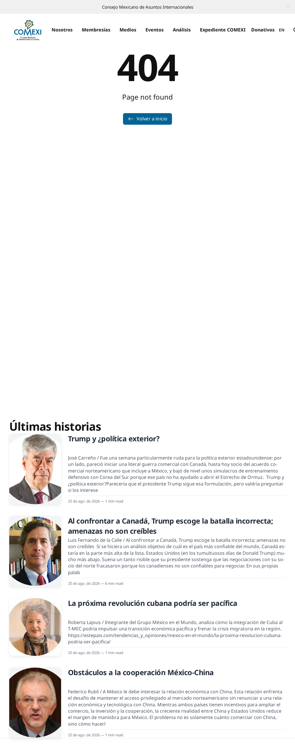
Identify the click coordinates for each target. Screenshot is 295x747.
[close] (288, 7)
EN (282, 30)
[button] (62, 30)
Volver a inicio (152, 118)
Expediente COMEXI (222, 30)
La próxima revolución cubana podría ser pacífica (152, 603)
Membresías (96, 30)
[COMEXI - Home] (27, 30)
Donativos (263, 30)
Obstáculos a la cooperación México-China (141, 672)
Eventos (154, 30)
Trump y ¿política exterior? (114, 438)
